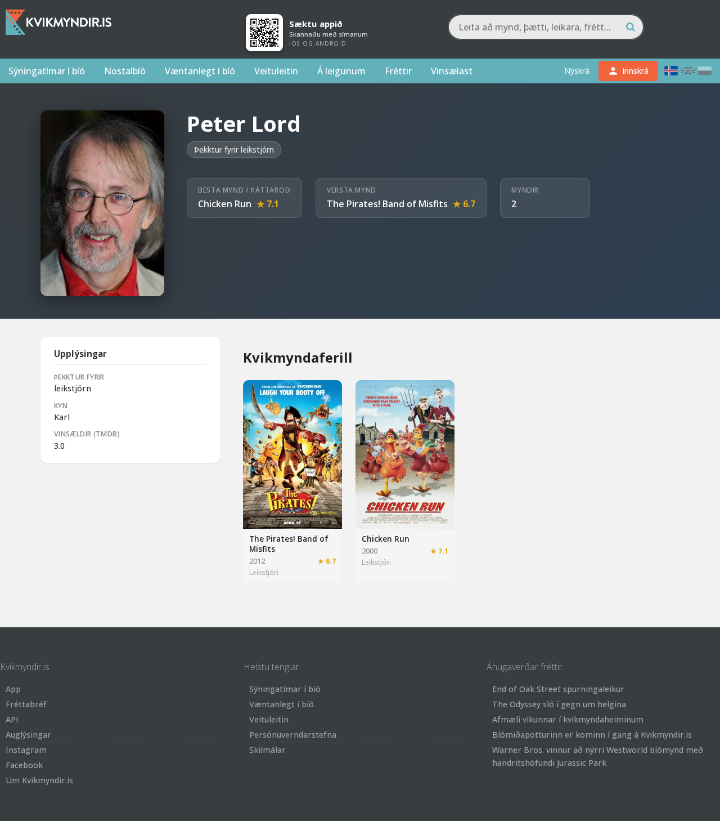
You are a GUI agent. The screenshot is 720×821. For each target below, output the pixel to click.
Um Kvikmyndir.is (39, 780)
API (12, 719)
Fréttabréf (26, 704)
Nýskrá (577, 70)
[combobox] (546, 27)
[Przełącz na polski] (705, 70)
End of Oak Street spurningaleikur (558, 689)
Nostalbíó (125, 71)
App (13, 689)
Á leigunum (341, 71)
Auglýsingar (28, 734)
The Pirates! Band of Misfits (387, 204)
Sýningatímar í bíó (46, 71)
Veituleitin (276, 71)
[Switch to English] (688, 70)
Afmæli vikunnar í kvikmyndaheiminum (568, 719)
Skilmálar (267, 749)
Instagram (26, 749)
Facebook (24, 765)
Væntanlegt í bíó (200, 71)
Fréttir (398, 71)
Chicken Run (224, 204)
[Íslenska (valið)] (671, 70)
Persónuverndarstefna (292, 734)
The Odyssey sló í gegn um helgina (559, 704)
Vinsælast (451, 71)
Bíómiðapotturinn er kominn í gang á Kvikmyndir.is (592, 734)
